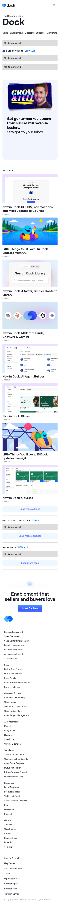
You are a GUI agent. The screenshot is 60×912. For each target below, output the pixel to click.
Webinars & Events (12, 796)
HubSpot (8, 735)
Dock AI (7, 726)
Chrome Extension (12, 744)
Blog (6, 805)
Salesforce (9, 739)
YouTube (8, 847)
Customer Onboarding (14, 697)
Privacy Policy (10, 889)
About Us (8, 824)
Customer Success (34, 32)
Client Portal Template (14, 763)
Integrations (9, 730)
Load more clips (30, 562)
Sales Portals (10, 678)
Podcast (8, 814)
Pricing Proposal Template (16, 772)
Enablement (16, 32)
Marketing (52, 32)
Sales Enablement (12, 636)
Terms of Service (11, 894)
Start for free (30, 608)
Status (7, 873)
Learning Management (14, 645)
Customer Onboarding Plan (16, 759)
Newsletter (9, 809)
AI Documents (10, 658)
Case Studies (10, 829)
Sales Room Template (14, 754)
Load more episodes (30, 535)
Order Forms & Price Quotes (17, 682)
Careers (7, 833)
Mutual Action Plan (12, 768)
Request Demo (11, 838)
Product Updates (12, 792)
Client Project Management (16, 715)
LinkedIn (8, 842)
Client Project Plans (13, 711)
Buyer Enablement (12, 687)
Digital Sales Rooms (13, 669)
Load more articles (30, 508)
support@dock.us (12, 878)
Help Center (9, 863)
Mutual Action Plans (13, 674)
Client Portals (10, 702)
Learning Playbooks (13, 650)
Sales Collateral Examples (15, 800)
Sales (5, 32)
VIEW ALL (30, 51)
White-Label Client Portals (16, 706)
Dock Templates (11, 787)
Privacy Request (11, 883)
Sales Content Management (16, 641)
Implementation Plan (13, 777)
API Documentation (13, 868)
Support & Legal (11, 858)
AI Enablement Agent (13, 654)
